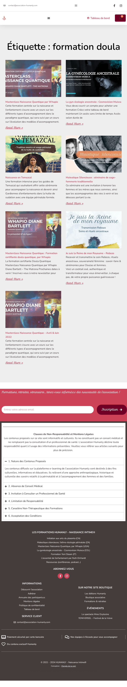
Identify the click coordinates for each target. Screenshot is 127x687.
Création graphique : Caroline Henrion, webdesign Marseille (63, 670)
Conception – (63, 666)
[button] (76, 6)
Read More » (14, 127)
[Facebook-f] (60, 576)
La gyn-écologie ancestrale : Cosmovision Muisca (93, 102)
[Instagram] (66, 576)
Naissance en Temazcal (18, 177)
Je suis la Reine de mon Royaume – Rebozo (90, 253)
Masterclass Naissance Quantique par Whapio (31, 102)
